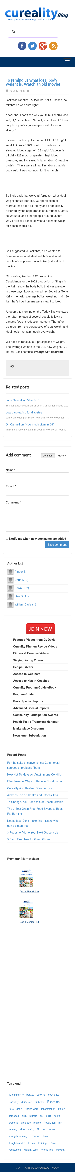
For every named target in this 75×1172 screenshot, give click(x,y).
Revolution (50, 1122)
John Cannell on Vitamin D (22, 400)
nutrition (45, 1115)
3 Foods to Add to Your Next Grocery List (33, 832)
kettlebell (14, 1116)
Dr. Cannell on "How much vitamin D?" (30, 424)
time (45, 1136)
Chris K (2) (21, 580)
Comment (48, 455)
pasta (57, 1116)
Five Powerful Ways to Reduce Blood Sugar (34, 781)
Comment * (13, 502)
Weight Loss (31, 1149)
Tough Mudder (17, 1143)
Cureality (14, 1102)
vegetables (15, 1149)
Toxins (31, 1143)
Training (42, 1143)
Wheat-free (46, 1149)
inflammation (48, 1109)
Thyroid (35, 1136)
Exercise (53, 1101)
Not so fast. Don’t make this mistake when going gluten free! (33, 823)
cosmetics (53, 1094)
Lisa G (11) (22, 596)
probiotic (26, 1122)
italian (61, 1109)
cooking (41, 1094)
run (60, 1122)
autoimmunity (16, 1094)
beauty (30, 1094)
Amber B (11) (23, 571)
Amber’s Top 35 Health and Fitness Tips (32, 795)
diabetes (39, 1102)
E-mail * (11, 486)
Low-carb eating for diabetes (24, 412)
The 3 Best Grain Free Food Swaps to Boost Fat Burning (35, 811)
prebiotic (13, 1122)
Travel (52, 1143)
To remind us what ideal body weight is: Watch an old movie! (33, 82)
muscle (33, 1116)
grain (19, 1109)
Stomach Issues (46, 1129)
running (13, 1129)
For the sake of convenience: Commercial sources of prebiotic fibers (33, 765)
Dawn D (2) (22, 588)
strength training (18, 1136)
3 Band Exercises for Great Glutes (28, 839)
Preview (62, 455)
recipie (37, 1122)
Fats (11, 1109)
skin (22, 1129)
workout (60, 1149)
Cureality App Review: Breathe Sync (30, 788)
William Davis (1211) (28, 604)
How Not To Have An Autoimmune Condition (35, 774)
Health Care (31, 1109)
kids (24, 1116)
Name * (10, 470)
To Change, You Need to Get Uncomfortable (35, 802)
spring (31, 1129)
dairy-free (26, 1102)
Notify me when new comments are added (37, 538)
